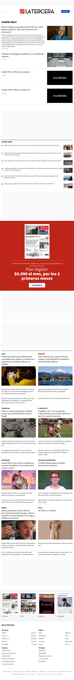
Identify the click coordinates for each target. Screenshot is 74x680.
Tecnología (5, 460)
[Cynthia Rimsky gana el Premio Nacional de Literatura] (55, 479)
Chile (3, 354)
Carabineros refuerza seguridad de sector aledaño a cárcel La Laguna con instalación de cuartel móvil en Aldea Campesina (32, 154)
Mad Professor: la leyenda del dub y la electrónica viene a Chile (55, 501)
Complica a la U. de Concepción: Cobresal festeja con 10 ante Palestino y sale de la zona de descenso (54, 413)
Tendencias (5, 408)
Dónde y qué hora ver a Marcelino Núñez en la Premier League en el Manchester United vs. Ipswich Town (53, 452)
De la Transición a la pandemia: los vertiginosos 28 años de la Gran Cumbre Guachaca (55, 494)
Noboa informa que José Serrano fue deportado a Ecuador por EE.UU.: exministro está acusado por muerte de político (18, 545)
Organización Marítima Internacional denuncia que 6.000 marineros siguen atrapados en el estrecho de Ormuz (31, 177)
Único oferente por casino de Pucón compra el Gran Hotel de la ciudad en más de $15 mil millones (53, 359)
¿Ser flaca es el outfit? (47, 511)
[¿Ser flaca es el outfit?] (55, 530)
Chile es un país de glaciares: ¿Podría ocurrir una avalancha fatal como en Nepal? (16, 413)
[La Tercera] (10, 614)
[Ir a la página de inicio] (37, 11)
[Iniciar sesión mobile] (71, 11)
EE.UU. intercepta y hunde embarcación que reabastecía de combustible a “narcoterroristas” (17, 553)
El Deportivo (42, 408)
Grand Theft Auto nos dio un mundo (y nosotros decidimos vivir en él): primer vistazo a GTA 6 (17, 465)
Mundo (3, 508)
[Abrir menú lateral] (3, 11)
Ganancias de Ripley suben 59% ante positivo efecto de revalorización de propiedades (53, 390)
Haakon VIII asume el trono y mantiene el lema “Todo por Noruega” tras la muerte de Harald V (31, 145)
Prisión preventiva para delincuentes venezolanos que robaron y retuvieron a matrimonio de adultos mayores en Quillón (18, 360)
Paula (40, 508)
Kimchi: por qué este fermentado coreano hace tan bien (55, 544)
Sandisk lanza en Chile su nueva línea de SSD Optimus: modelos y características (16, 494)
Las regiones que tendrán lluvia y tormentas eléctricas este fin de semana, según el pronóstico (18, 451)
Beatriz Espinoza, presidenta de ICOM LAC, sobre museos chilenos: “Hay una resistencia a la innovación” (22, 29)
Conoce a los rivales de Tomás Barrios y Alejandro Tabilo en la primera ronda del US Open (55, 442)
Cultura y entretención (47, 460)
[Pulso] (28, 614)
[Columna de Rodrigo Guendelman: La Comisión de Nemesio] (60, 60)
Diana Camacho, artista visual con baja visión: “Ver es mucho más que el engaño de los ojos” (55, 553)
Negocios (41, 354)
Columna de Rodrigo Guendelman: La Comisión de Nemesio (22, 55)
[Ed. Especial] (65, 614)
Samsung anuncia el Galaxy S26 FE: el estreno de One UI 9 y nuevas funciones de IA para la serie (17, 501)
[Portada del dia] (37, 258)
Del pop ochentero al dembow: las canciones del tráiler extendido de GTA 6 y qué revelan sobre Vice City (18, 443)
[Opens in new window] (47, 614)
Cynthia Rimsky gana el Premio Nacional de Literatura (51, 464)
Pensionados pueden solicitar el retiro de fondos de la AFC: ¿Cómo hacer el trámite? (29, 184)
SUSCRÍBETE (37, 285)
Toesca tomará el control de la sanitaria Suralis (54, 398)
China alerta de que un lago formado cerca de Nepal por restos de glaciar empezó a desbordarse (32, 161)
